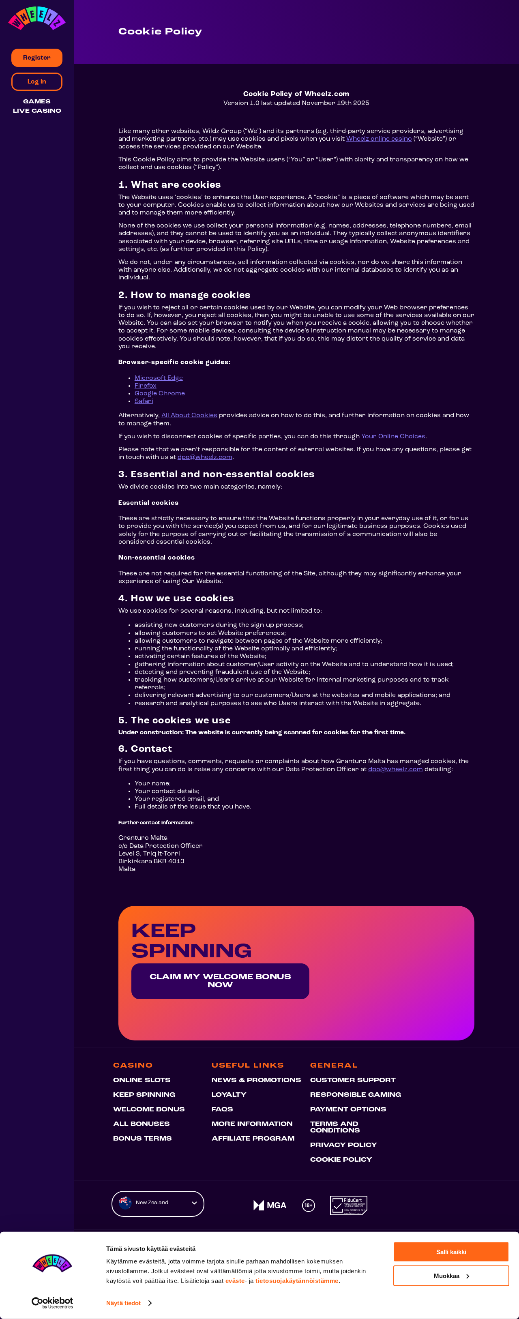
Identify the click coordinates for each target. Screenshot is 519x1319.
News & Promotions (256, 1080)
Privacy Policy (343, 1145)
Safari (144, 401)
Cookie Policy (341, 1160)
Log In (37, 82)
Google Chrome (160, 393)
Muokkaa (446, 1275)
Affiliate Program (253, 1139)
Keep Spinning (144, 1095)
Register (37, 58)
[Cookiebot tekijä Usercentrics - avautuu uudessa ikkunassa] (52, 1303)
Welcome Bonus (149, 1110)
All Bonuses (141, 1124)
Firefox (146, 386)
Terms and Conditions (335, 1127)
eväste (235, 1280)
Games (37, 102)
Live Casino (37, 111)
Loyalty (229, 1095)
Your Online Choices (393, 436)
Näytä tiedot (123, 1303)
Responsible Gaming (355, 1095)
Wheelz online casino (379, 139)
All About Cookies (189, 415)
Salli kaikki (451, 1251)
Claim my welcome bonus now (220, 981)
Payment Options (348, 1110)
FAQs (222, 1110)
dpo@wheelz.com (205, 457)
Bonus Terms (142, 1139)
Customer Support (353, 1080)
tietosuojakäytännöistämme (297, 1280)
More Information (252, 1124)
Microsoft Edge (159, 378)
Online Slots (142, 1080)
